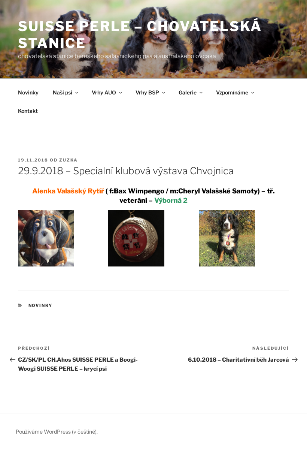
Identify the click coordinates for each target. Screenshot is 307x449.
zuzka (68, 160)
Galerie (188, 92)
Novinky (28, 92)
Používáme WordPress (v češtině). (57, 431)
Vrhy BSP (147, 92)
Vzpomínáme (232, 92)
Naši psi (62, 92)
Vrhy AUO (104, 92)
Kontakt (28, 111)
